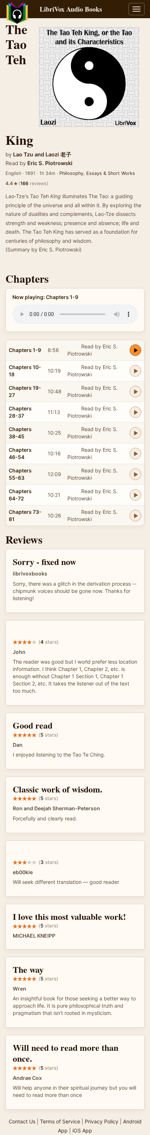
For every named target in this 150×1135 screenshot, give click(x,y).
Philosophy (71, 173)
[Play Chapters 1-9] (135, 350)
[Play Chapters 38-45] (135, 433)
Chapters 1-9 (25, 350)
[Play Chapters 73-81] (135, 515)
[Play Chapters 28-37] (135, 412)
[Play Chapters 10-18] (135, 371)
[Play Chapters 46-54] (135, 453)
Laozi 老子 (58, 154)
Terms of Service (60, 1121)
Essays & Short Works (110, 173)
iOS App (82, 1130)
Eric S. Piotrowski (49, 163)
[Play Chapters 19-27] (135, 391)
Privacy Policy (101, 1121)
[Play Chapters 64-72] (135, 495)
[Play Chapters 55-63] (135, 474)
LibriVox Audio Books (71, 9)
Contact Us (22, 1121)
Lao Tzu (23, 154)
